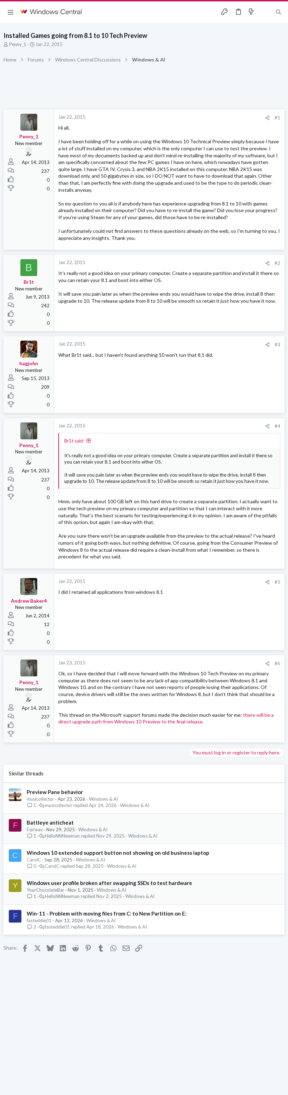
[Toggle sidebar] (265, 12)
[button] (11, 12)
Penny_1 (17, 44)
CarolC (34, 860)
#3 (277, 344)
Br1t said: (74, 441)
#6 (277, 663)
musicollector (40, 799)
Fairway (35, 829)
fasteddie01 (39, 920)
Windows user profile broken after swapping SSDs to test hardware (109, 883)
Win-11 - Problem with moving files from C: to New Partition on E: (106, 913)
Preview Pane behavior (55, 792)
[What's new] (251, 12)
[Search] (278, 12)
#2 (277, 263)
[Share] (267, 117)
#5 (277, 582)
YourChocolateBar (45, 890)
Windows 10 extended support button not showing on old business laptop (118, 853)
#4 (277, 426)
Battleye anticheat (50, 822)
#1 (277, 117)
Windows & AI (103, 799)
